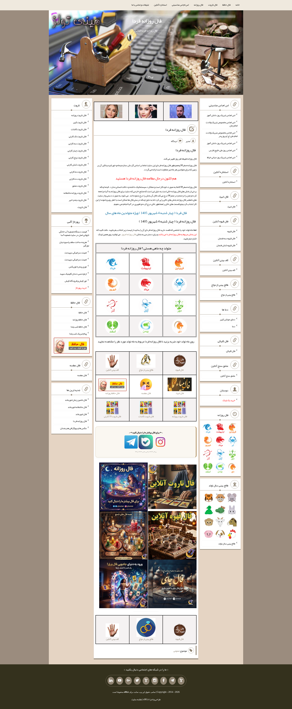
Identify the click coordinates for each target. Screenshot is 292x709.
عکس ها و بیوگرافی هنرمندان (73, 428)
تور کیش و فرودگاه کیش (76, 280)
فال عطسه (82, 375)
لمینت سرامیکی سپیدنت (76, 252)
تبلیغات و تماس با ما (140, 4)
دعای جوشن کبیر (227, 319)
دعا (233, 326)
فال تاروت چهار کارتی (77, 150)
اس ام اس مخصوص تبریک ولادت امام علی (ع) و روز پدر (222, 134)
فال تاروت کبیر (80, 122)
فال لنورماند (81, 414)
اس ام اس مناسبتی (180, 4)
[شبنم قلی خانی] (111, 112)
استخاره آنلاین (160, 4)
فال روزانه (198, 4)
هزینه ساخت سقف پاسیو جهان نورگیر (74, 244)
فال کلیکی (230, 351)
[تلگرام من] (172, 681)
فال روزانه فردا (147, 21)
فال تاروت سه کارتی (77, 143)
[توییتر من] (137, 681)
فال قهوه (231, 231)
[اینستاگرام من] (154, 681)
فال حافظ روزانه (80, 319)
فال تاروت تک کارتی (78, 136)
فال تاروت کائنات (79, 129)
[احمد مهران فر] (181, 112)
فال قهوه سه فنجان (226, 238)
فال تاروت (212, 4)
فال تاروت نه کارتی (78, 171)
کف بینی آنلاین (228, 270)
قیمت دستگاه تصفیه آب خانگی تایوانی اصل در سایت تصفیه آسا (74, 233)
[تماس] (146, 681)
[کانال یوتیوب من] (119, 681)
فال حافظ (226, 4)
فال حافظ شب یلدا (79, 326)
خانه (238, 4)
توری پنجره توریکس (78, 266)
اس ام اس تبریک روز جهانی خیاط (221, 157)
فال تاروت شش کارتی (77, 164)
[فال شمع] (123, 536)
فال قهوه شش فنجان (225, 245)
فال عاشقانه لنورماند (77, 407)
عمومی (176, 650)
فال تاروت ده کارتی (78, 178)
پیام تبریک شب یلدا (78, 333)
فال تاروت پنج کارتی (78, 157)
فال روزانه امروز (129, 234)
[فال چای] (172, 584)
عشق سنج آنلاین (227, 375)
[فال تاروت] (172, 487)
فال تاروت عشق (79, 185)
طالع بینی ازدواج (228, 294)
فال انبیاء (231, 206)
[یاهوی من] (181, 681)
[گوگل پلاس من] (128, 681)
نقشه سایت (136, 699)
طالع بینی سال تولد (226, 543)
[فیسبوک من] (163, 681)
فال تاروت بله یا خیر (78, 200)
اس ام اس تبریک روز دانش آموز (221, 115)
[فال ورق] (123, 584)
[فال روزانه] (123, 487)
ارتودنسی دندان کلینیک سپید (73, 273)
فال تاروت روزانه (79, 115)
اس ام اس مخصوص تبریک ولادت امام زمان (222, 124)
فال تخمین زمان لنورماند (76, 400)
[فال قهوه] (172, 536)
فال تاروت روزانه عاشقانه (75, 192)
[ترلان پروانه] (146, 112)
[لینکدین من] (110, 681)
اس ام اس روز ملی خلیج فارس (222, 150)
